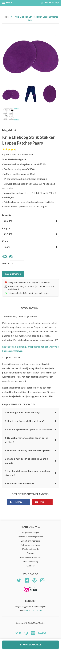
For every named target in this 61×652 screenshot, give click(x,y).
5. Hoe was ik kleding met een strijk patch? (30, 450)
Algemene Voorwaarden (30, 557)
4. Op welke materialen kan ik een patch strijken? (30, 440)
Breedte (6, 215)
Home (6, 16)
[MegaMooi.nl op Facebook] (26, 580)
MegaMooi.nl (39, 623)
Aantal (5, 263)
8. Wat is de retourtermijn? (30, 483)
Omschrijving (29, 307)
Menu (9, 2)
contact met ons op (33, 610)
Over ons (30, 566)
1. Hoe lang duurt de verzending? (30, 412)
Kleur (5, 241)
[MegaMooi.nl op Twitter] (19, 580)
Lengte (6, 228)
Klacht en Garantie (30, 549)
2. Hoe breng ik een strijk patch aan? (30, 421)
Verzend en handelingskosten (30, 536)
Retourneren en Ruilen (30, 545)
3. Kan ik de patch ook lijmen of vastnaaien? (30, 429)
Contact (30, 553)
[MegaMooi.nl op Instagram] (42, 580)
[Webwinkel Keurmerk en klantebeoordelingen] (30, 592)
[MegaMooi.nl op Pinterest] (34, 580)
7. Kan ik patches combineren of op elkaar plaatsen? (30, 473)
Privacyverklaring (30, 561)
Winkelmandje (51, 2)
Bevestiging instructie (30, 541)
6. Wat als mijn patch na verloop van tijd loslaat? (30, 460)
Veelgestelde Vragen (30, 532)
